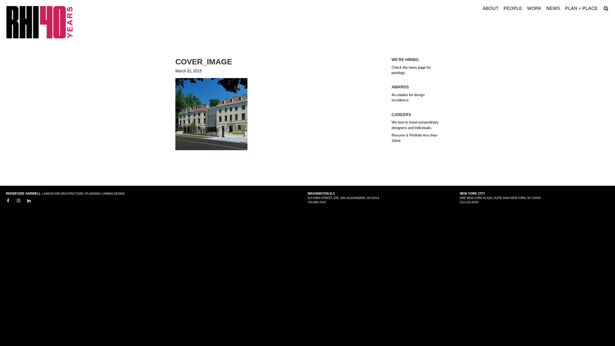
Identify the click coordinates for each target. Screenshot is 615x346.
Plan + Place (581, 8)
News (553, 8)
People (513, 8)
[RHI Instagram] (19, 201)
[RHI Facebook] (8, 201)
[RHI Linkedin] (29, 201)
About (491, 8)
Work (534, 8)
